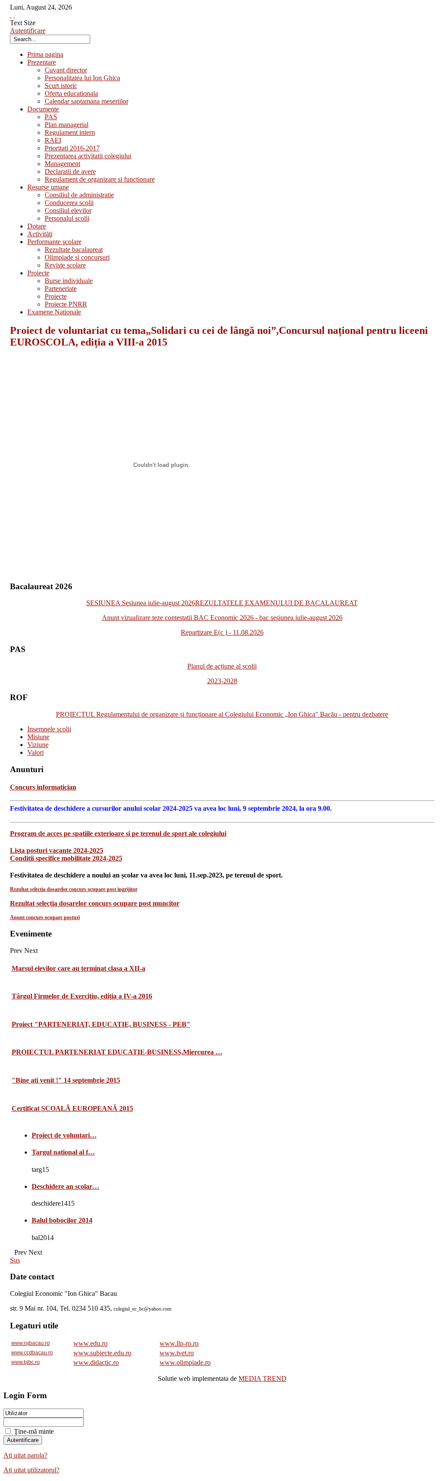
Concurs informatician (43, 787)
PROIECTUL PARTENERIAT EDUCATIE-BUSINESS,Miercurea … (117, 1052)
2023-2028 (222, 681)
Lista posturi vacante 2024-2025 (56, 850)
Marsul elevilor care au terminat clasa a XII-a (78, 968)
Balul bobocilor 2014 (62, 1220)
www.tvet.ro (177, 1353)
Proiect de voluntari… (64, 1135)
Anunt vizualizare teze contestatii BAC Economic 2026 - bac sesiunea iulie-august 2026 (222, 617)
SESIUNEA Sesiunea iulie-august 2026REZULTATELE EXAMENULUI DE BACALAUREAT (222, 603)
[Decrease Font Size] (14, 15)
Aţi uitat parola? (25, 1455)
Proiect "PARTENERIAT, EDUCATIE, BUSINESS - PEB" (101, 1024)
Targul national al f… (63, 1152)
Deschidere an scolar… (65, 1186)
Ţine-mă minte (34, 1431)
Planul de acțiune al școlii (222, 666)
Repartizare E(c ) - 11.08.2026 (222, 632)
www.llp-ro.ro (179, 1343)
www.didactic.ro (96, 1362)
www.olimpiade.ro (185, 1362)
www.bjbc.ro (25, 1362)
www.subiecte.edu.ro (102, 1353)
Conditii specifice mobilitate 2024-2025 (66, 858)
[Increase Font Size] (11, 15)
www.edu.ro (90, 1343)
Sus (15, 1260)
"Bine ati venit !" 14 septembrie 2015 (66, 1080)
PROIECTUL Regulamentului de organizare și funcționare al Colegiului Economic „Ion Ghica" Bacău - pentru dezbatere (222, 714)
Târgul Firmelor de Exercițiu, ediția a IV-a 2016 (82, 996)
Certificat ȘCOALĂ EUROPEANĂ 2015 (72, 1108)
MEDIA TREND (262, 1378)
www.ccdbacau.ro (32, 1353)
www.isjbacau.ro (30, 1343)
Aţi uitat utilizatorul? (31, 1470)
